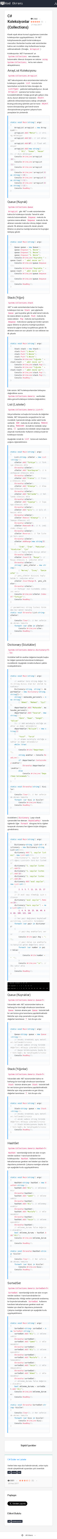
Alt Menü (29, 1535)
